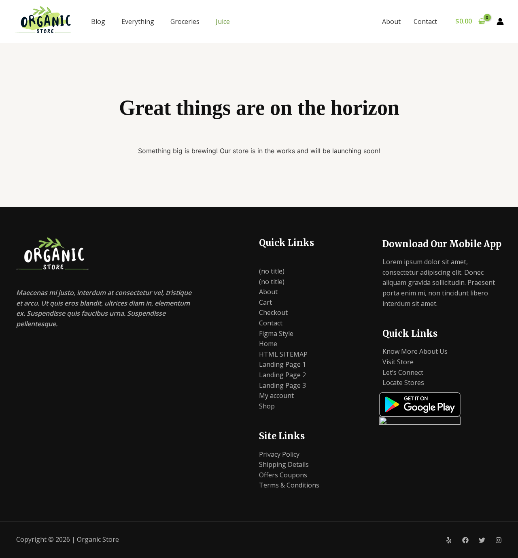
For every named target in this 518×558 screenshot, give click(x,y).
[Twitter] (482, 540)
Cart (265, 302)
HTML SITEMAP (283, 354)
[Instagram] (498, 540)
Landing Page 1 (282, 364)
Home (268, 343)
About (391, 21)
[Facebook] (465, 540)
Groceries (185, 21)
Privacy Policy (279, 454)
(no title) (271, 271)
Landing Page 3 (282, 385)
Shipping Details (284, 464)
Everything (137, 21)
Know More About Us (415, 351)
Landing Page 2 (282, 374)
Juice (223, 21)
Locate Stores (403, 382)
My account (276, 395)
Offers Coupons (283, 474)
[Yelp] (449, 540)
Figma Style (276, 333)
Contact (425, 21)
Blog (98, 21)
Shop (267, 406)
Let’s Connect (402, 372)
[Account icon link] (500, 21)
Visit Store (398, 361)
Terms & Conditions (289, 485)
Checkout (273, 312)
